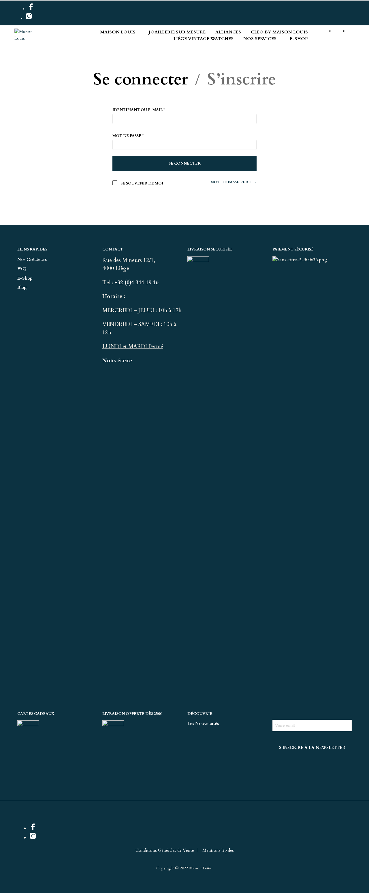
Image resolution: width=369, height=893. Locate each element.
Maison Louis (117, 32)
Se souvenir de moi (141, 183)
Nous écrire (117, 360)
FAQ (22, 269)
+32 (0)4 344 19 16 (137, 282)
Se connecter (140, 79)
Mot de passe (128, 135)
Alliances (228, 32)
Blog (22, 287)
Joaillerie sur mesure (177, 32)
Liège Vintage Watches (204, 39)
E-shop (299, 39)
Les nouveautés (203, 723)
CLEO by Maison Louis (279, 32)
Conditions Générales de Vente (164, 850)
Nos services (259, 39)
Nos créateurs (32, 259)
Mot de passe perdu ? (233, 182)
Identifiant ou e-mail (138, 109)
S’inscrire (241, 79)
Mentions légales (218, 850)
